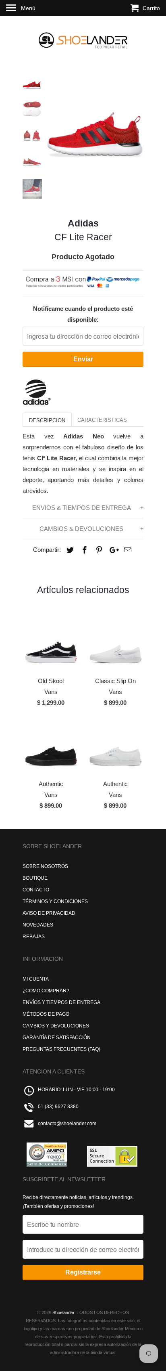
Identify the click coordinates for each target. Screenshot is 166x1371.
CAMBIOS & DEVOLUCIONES (81, 528)
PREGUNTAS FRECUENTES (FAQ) (61, 1049)
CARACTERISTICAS (102, 420)
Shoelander (63, 1312)
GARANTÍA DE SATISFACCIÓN (57, 1037)
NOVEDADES (38, 925)
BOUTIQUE (35, 878)
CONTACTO (36, 890)
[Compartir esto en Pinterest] (97, 550)
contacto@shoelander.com (67, 1123)
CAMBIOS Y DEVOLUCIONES (56, 1026)
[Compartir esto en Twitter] (68, 550)
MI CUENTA (36, 979)
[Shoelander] (83, 38)
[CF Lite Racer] (95, 121)
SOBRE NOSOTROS (45, 866)
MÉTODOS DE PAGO (46, 1014)
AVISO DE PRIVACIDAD (49, 913)
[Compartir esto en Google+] (112, 550)
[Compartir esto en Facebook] (83, 550)
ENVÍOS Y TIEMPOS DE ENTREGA (61, 1002)
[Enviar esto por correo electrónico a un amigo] (126, 550)
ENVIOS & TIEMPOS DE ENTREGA (81, 507)
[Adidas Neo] (37, 402)
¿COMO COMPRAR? (46, 991)
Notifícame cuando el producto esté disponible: (83, 314)
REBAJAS (34, 936)
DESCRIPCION (47, 420)
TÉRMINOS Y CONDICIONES (55, 901)
